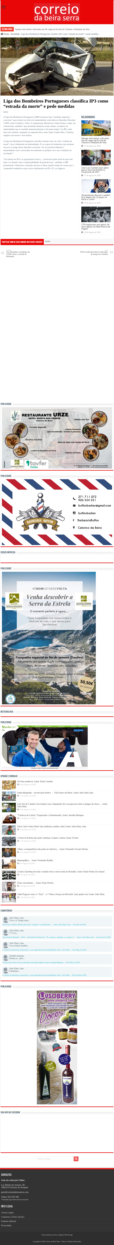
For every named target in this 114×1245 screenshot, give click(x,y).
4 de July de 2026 (79, 925)
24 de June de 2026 (103, 937)
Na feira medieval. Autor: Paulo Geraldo (35, 781)
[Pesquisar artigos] (76, 1158)
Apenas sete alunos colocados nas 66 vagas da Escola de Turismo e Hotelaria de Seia (52, 29)
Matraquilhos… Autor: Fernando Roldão (35, 860)
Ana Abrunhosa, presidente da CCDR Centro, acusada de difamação (18, 253)
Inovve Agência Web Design (63, 1235)
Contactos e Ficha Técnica (12, 1217)
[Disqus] (57, 295)
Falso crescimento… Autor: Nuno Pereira (35, 883)
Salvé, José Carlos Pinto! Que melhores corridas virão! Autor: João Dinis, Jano (51, 826)
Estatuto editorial (8, 1221)
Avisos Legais (7, 1212)
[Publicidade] (45, 747)
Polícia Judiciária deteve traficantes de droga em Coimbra (94, 252)
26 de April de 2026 (79, 975)
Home (6, 34)
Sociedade (15, 34)
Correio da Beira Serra (52, 1241)
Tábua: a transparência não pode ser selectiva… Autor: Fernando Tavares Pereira (52, 849)
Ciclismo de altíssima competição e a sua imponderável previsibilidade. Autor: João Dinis (36, 950)
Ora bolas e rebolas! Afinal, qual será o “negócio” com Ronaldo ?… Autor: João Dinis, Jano (37, 925)
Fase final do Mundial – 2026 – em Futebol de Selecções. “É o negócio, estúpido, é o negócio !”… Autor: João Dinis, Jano (48, 937)
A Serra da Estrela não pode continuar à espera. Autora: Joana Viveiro (47, 838)
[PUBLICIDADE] (57, 438)
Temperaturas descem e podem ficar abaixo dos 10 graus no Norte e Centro (95, 197)
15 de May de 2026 (79, 950)
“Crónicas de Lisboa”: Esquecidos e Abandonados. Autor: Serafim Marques (50, 815)
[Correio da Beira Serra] (57, 11)
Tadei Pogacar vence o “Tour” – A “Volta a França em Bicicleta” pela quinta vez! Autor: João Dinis (60, 894)
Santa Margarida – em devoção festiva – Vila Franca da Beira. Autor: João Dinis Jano (55, 793)
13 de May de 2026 (72, 963)
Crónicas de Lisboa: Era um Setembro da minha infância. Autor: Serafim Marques (33, 963)
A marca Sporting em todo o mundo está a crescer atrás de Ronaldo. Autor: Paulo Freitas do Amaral (60, 871)
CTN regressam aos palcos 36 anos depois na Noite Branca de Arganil (95, 226)
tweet (5, 112)
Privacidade (6, 1225)
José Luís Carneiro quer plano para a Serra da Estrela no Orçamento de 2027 (95, 170)
